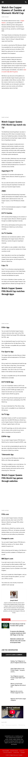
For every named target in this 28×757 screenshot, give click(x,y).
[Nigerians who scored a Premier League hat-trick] (5, 694)
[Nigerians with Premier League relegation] (5, 702)
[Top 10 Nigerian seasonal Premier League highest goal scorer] (5, 679)
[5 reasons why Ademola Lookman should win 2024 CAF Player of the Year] (5, 634)
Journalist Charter (14, 750)
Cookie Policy (16, 752)
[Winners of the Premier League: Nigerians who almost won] (5, 687)
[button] (26, 2)
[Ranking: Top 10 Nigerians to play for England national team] (5, 664)
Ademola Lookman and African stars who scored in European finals (17, 640)
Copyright (23, 752)
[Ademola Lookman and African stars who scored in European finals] (5, 642)
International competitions (11, 725)
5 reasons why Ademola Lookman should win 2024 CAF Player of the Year (18, 633)
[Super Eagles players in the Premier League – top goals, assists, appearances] (5, 672)
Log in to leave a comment (14, 654)
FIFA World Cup (22, 725)
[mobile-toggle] (2, 2)
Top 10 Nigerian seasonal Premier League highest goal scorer (18, 678)
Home (3, 725)
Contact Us (22, 750)
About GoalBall (5, 750)
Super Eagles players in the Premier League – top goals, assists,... (18, 670)
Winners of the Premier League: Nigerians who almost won (18, 685)
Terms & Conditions (7, 752)
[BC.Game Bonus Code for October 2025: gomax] (5, 625)
